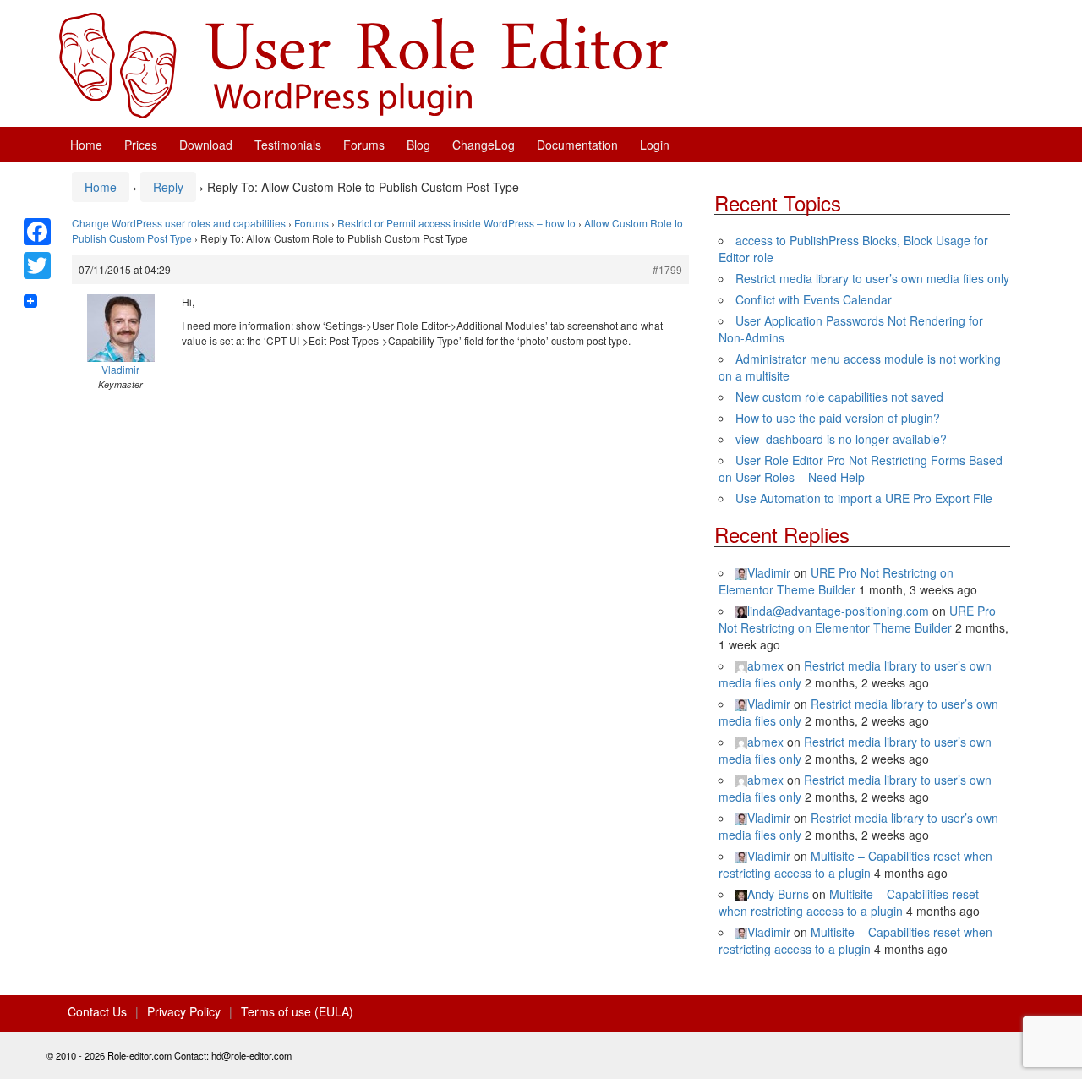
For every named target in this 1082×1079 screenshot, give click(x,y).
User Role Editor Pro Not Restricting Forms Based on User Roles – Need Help (861, 468)
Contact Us (97, 1011)
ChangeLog (483, 144)
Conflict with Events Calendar (813, 299)
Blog (418, 144)
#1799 (667, 269)
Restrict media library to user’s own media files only (872, 278)
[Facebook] (37, 232)
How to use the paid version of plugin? (837, 417)
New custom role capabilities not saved (839, 396)
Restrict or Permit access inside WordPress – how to (456, 223)
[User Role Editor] (363, 63)
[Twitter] (37, 265)
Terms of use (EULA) (297, 1011)
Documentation (577, 144)
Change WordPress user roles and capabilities (179, 223)
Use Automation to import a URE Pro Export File (863, 498)
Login (654, 144)
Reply (168, 186)
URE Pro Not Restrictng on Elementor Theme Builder (836, 581)
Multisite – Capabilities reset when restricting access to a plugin (855, 864)
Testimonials (287, 144)
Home (86, 144)
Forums (364, 144)
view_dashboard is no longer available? (841, 438)
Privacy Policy (184, 1011)
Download (205, 144)
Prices (140, 144)
